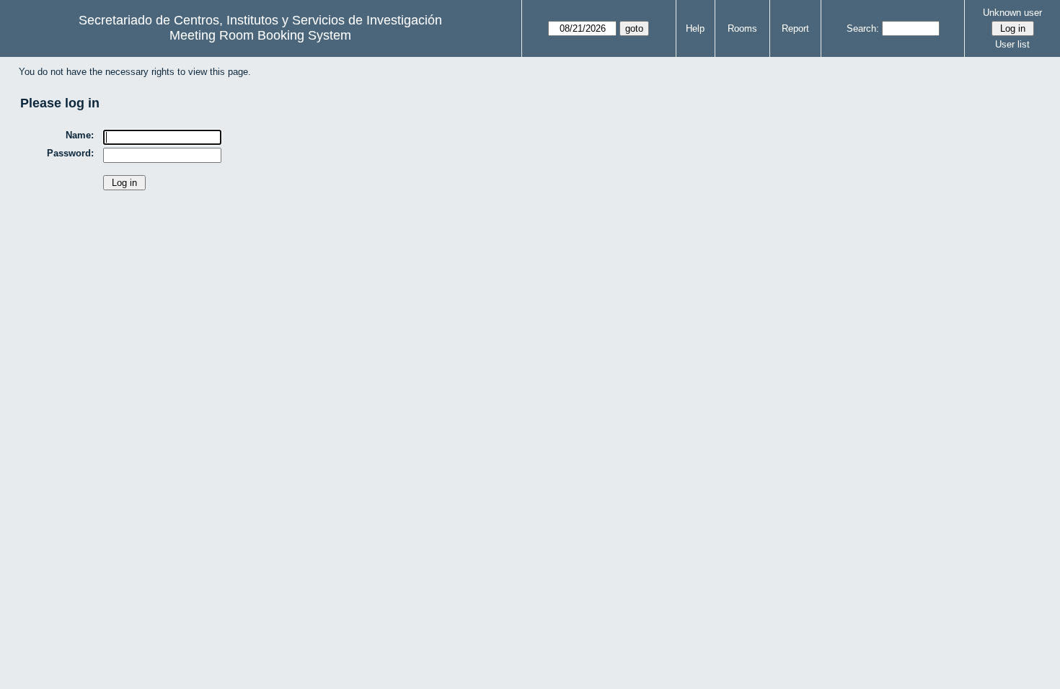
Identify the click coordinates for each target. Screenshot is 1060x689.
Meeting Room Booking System (260, 35)
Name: (80, 135)
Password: (70, 153)
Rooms (742, 28)
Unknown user (1012, 12)
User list (1012, 44)
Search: (863, 28)
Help (695, 28)
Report (795, 28)
